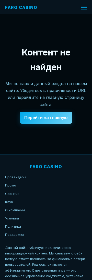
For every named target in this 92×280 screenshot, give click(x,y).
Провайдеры (15, 177)
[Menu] (84, 7)
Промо (10, 185)
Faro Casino (21, 7)
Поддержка (14, 234)
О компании (15, 210)
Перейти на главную (46, 117)
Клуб (9, 202)
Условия (12, 218)
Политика (13, 226)
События (12, 194)
